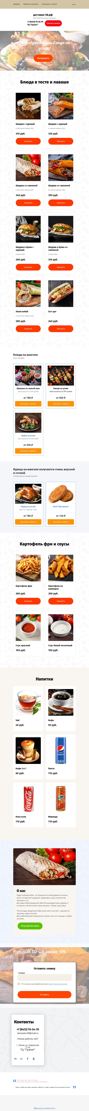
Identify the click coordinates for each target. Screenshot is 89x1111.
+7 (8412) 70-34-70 (35, 23)
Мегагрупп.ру (50, 1108)
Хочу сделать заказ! (30, 926)
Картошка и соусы (49, 4)
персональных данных (57, 984)
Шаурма (16, 4)
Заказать (28, 141)
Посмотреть (43, 58)
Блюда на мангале (30, 4)
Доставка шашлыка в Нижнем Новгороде (32, 1082)
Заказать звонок (53, 23)
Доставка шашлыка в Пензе (27, 1080)
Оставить (44, 994)
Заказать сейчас (28, 404)
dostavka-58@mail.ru (27, 1033)
